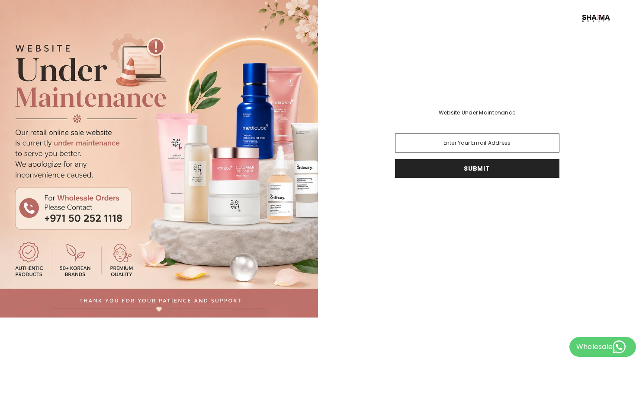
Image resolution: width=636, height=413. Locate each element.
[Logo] (477, 17)
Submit (477, 168)
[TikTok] (455, 200)
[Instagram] (474, 200)
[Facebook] (498, 200)
